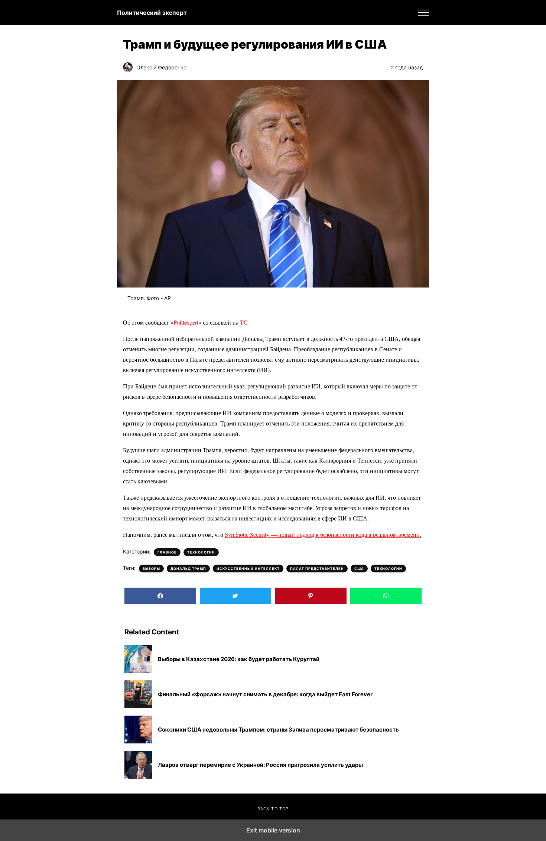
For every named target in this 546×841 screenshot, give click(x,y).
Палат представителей (317, 568)
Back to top (273, 808)
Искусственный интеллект (248, 568)
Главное (167, 552)
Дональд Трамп (188, 568)
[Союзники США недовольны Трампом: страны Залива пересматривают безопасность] (138, 729)
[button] (423, 12)
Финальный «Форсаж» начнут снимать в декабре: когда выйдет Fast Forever (265, 694)
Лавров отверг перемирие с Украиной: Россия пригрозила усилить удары (260, 765)
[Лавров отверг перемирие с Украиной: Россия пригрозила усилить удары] (138, 765)
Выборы (151, 568)
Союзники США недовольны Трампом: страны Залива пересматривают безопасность (278, 729)
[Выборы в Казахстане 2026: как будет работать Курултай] (138, 659)
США (359, 568)
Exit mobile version (273, 830)
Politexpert (185, 322)
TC (244, 322)
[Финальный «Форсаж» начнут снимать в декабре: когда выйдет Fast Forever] (138, 694)
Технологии (201, 552)
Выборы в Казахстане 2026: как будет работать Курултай (238, 659)
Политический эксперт (152, 12)
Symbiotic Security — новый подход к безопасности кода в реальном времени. (323, 534)
